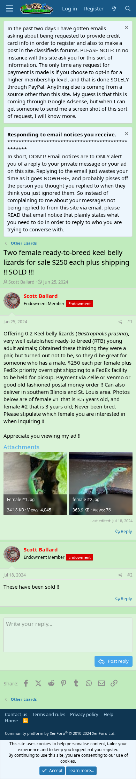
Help (108, 714)
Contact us (16, 714)
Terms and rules (48, 714)
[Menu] (9, 8)
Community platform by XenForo (60, 733)
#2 (130, 575)
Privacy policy (84, 714)
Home (11, 720)
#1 (130, 322)
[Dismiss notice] (126, 28)
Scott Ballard (21, 282)
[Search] (128, 8)
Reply (126, 531)
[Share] (120, 322)
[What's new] (114, 8)
